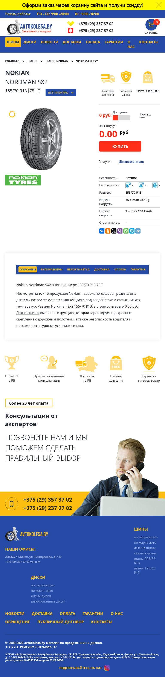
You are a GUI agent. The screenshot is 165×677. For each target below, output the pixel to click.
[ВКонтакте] (101, 231)
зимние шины (145, 553)
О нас (131, 44)
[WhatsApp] (125, 231)
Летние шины (27, 312)
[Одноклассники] (107, 231)
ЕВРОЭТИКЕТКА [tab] (78, 269)
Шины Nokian (56, 61)
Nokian (74, 293)
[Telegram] (138, 231)
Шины (13, 42)
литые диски (41, 596)
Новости (49, 42)
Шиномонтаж (131, 161)
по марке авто (145, 542)
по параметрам (146, 537)
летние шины (145, 548)
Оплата (93, 42)
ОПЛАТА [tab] (120, 269)
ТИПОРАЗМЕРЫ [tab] (52, 269)
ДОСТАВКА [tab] (102, 269)
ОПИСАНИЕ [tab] (28, 269)
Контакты (149, 42)
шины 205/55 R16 (145, 560)
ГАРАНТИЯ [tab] (138, 269)
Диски (30, 42)
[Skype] (131, 231)
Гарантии (114, 42)
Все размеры (58, 93)
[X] (113, 231)
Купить (120, 146)
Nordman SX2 (87, 61)
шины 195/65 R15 (145, 570)
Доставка (72, 42)
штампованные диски (48, 601)
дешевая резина (114, 293)
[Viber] (119, 231)
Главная (12, 61)
